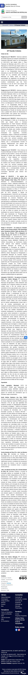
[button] (2, 6)
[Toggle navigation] (2, 22)
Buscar (24, 17)
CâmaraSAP (5, 25)
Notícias (9, 583)
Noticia (11, 25)
